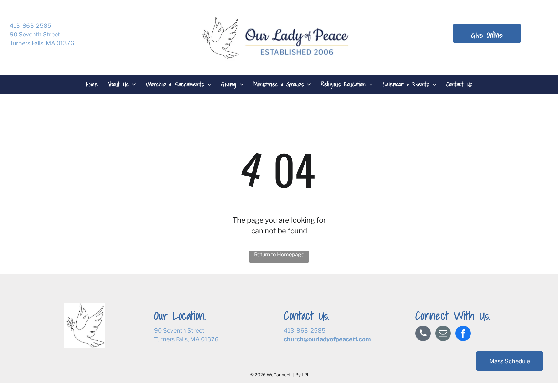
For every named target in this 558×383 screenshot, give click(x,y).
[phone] (423, 334)
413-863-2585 (30, 25)
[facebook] (463, 334)
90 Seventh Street (35, 34)
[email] (443, 334)
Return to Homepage (279, 254)
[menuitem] (92, 84)
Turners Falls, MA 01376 (42, 43)
